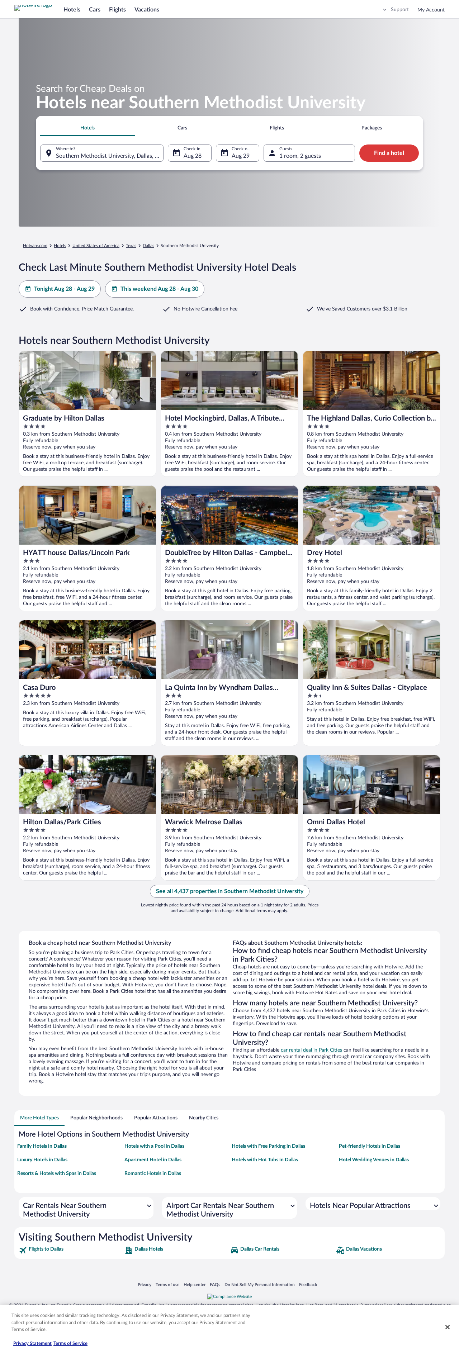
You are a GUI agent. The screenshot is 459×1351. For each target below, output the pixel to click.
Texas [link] (131, 245)
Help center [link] (194, 1284)
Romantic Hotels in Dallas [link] (152, 1173)
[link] (71, 1250)
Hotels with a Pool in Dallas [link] (154, 1146)
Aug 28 (193, 156)
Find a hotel (389, 153)
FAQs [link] (215, 1284)
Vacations (146, 10)
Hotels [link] (60, 245)
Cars (94, 10)
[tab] (87, 128)
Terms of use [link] (167, 1284)
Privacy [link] (144, 1284)
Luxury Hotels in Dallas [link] (42, 1159)
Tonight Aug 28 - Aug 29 (64, 289)
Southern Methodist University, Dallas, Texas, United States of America (110, 156)
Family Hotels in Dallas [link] (42, 1146)
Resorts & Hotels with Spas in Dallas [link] (56, 1173)
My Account (431, 10)
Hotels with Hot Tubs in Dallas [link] (265, 1159)
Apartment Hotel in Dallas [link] (152, 1159)
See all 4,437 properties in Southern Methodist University (229, 891)
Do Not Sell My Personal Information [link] (259, 1284)
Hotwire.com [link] (35, 245)
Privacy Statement (32, 1343)
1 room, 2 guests (300, 156)
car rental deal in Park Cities (311, 1050)
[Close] (447, 1327)
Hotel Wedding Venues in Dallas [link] (374, 1159)
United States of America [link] (95, 245)
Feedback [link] (308, 1284)
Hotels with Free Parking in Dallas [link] (268, 1146)
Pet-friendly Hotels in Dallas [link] (369, 1146)
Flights (117, 10)
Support (400, 9)
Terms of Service (70, 1343)
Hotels (71, 10)
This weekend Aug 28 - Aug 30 (159, 289)
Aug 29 (241, 156)
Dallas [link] (148, 245)
